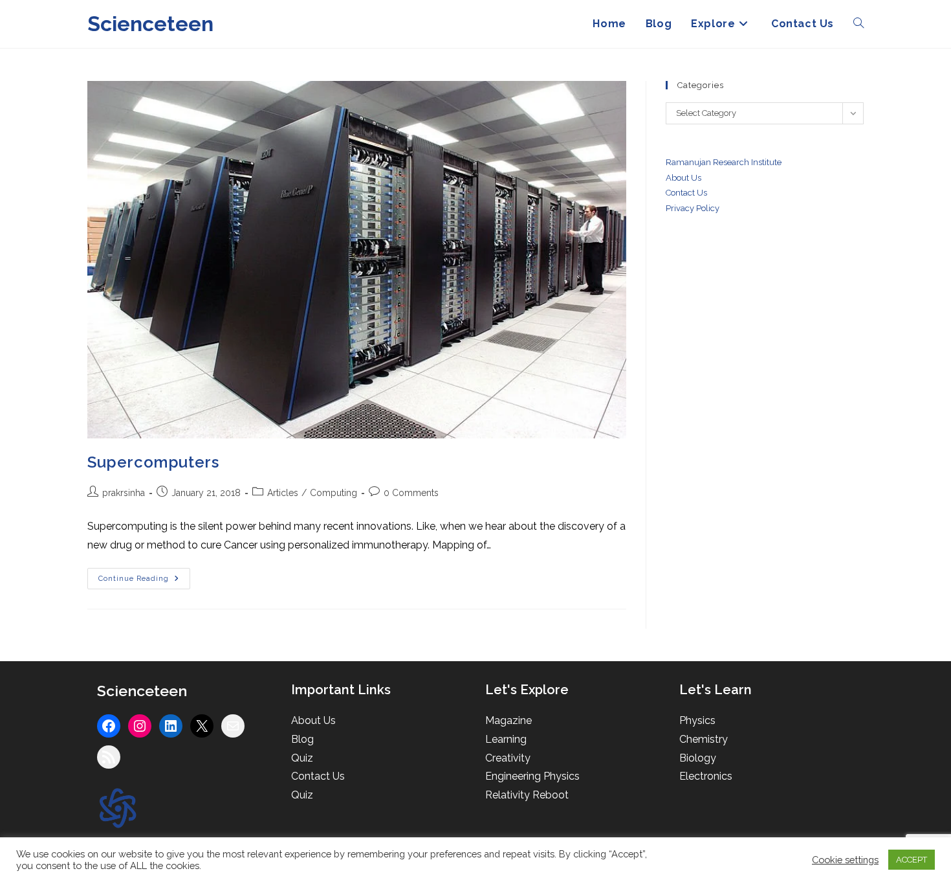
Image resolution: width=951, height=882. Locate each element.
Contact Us (318, 776)
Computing (333, 493)
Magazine (508, 720)
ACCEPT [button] (911, 860)
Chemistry (703, 739)
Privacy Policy (692, 208)
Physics (697, 720)
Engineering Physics (532, 776)
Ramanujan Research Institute (724, 162)
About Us (683, 178)
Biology (697, 758)
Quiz (302, 758)
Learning (506, 739)
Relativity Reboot (527, 795)
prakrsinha (123, 493)
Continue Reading (144, 579)
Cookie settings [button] (845, 859)
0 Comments (411, 493)
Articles (282, 493)
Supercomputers (153, 462)
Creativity (507, 758)
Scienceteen (150, 24)
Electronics (705, 776)
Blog (302, 739)
